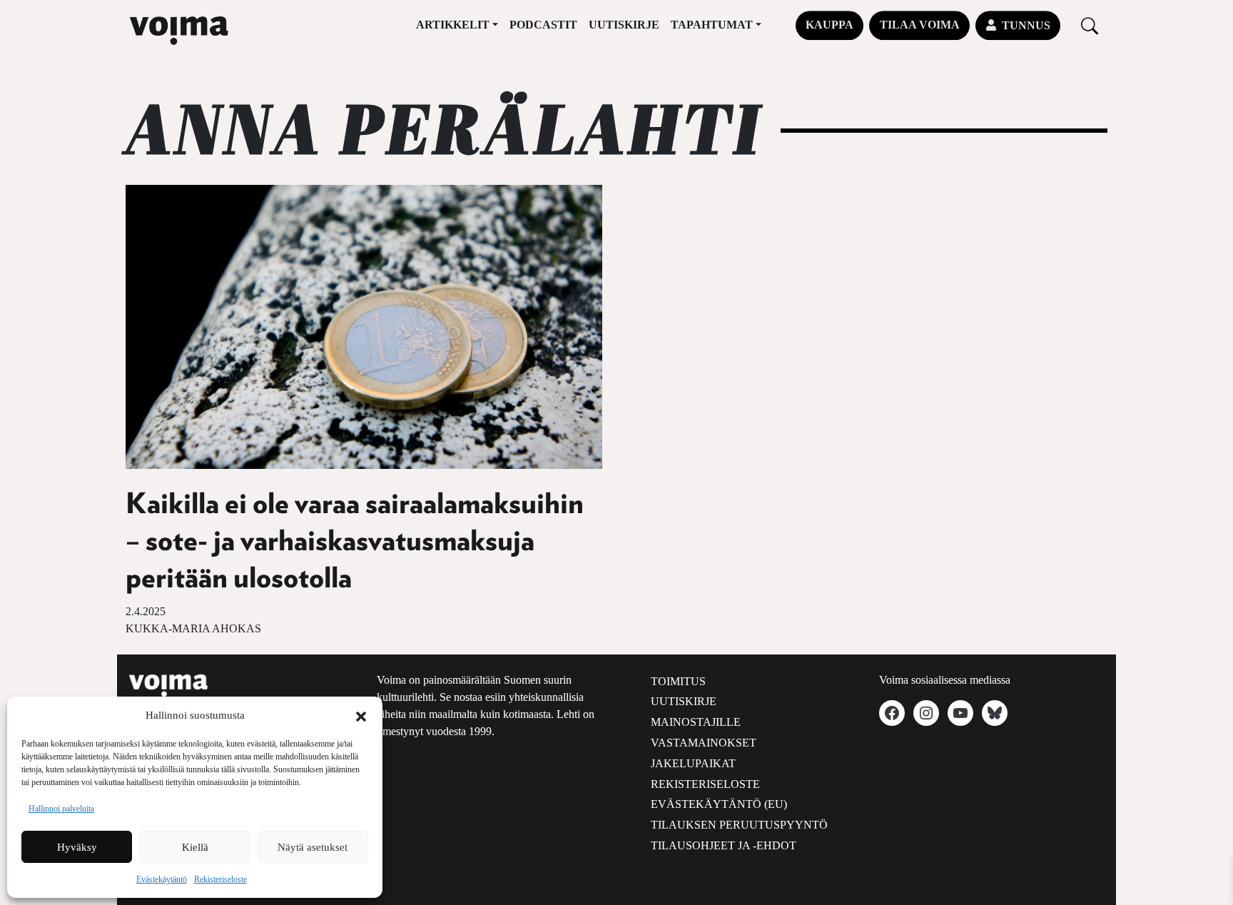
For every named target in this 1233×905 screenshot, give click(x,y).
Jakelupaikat (693, 763)
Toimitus (678, 681)
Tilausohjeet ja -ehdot (723, 845)
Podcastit (543, 25)
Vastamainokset (703, 743)
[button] (361, 715)
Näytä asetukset (312, 847)
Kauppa (829, 25)
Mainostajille (696, 722)
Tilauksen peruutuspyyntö (739, 825)
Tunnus (1026, 25)
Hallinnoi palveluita (61, 809)
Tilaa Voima (920, 25)
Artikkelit (452, 25)
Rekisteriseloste (220, 879)
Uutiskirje (624, 25)
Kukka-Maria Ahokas (193, 628)
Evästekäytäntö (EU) (719, 804)
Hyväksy (77, 847)
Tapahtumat (712, 25)
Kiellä (195, 847)
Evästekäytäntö (161, 879)
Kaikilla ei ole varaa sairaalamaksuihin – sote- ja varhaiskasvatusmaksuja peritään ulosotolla (355, 541)
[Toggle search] (1089, 25)
